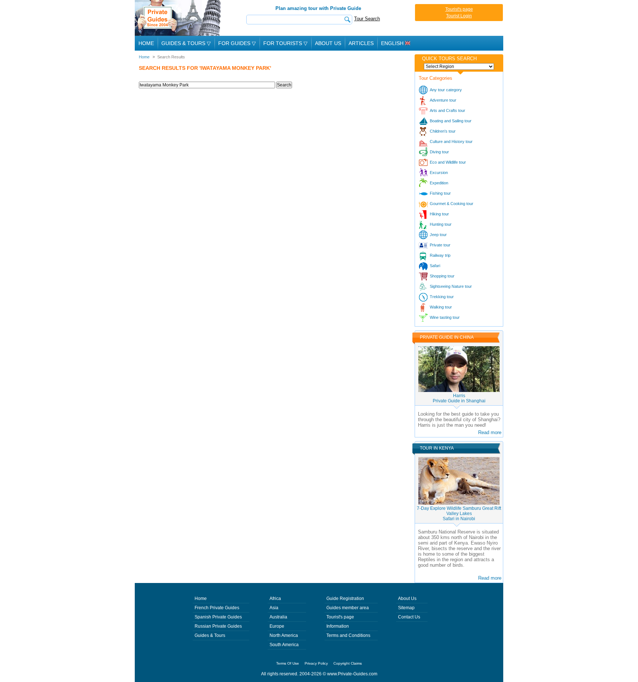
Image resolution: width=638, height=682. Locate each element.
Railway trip (440, 255)
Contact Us (409, 617)
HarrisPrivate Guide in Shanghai (459, 398)
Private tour (440, 245)
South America (284, 644)
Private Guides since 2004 (178, 18)
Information (337, 626)
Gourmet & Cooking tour (451, 203)
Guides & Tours (210, 635)
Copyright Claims (347, 663)
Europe (277, 626)
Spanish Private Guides (218, 617)
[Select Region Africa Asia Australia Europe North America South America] (459, 66)
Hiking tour (439, 214)
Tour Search (367, 18)
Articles (361, 43)
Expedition (439, 183)
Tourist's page (459, 9)
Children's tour (443, 131)
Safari (435, 265)
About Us (328, 43)
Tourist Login (459, 15)
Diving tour (439, 152)
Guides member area (347, 607)
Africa (275, 598)
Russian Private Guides (218, 626)
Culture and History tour (451, 141)
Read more (489, 432)
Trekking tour (442, 296)
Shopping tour (442, 276)
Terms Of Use (287, 663)
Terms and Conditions (348, 635)
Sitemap (406, 607)
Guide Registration (345, 598)
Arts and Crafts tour (447, 110)
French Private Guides (217, 607)
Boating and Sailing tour (450, 121)
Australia (278, 617)
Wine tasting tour (445, 317)
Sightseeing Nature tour (451, 286)
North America (284, 635)
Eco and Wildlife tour (448, 162)
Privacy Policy (316, 663)
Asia (274, 607)
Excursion (439, 172)
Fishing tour (440, 193)
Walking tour (441, 307)
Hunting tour (441, 224)
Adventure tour (443, 100)
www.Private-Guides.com (352, 673)
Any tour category (446, 90)
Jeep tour (438, 234)
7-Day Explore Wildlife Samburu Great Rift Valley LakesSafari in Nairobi (459, 513)
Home (146, 43)
